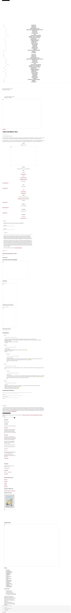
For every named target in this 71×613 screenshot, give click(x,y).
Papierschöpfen (8, 581)
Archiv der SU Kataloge (34, 37)
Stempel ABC (33, 42)
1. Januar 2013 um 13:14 (11, 356)
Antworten (14, 337)
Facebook (5, 481)
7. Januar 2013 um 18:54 (9, 337)
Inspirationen (34, 47)
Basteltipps (8, 573)
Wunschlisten (34, 33)
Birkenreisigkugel (23, 177)
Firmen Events (34, 41)
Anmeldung (6, 427)
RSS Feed (5, 486)
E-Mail (5, 228)
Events (7, 575)
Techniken (34, 45)
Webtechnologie (9, 586)
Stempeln (7, 584)
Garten (7, 577)
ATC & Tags (8, 570)
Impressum (6, 609)
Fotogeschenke (8, 576)
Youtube (5, 483)
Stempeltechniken (9, 585)
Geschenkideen (8, 578)
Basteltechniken (8, 572)
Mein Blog (33, 26)
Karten (7, 579)
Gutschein (34, 32)
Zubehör (35, 49)
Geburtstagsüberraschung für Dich (34, 29)
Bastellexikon (34, 43)
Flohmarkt (33, 52)
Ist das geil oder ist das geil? (6, 328)
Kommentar (4, 405)
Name (3, 394)
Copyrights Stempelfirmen (34, 50)
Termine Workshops (34, 39)
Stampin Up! (33, 27)
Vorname (5, 225)
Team (35, 34)
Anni (5, 335)
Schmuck (7, 582)
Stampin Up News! (9, 583)
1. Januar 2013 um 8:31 (8, 382)
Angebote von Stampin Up (35, 36)
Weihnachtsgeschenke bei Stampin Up (7, 304)
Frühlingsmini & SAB (34, 28)
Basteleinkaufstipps (9, 571)
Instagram (5, 479)
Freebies (34, 51)
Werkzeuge (34, 46)
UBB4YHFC (6, 458)
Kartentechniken (9, 580)
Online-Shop (9, 452)
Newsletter (34, 30)
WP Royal (10, 605)
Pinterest (5, 484)
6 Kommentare (4, 250)
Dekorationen (8, 574)
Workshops (33, 38)
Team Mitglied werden (36, 35)
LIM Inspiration (23, 191)
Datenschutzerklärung (18, 247)
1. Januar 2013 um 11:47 (9, 347)
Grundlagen (35, 44)
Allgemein (4, 129)
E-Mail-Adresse (5, 396)
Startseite (33, 25)
